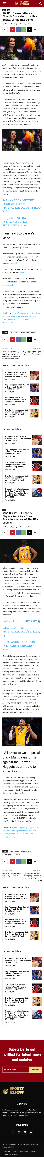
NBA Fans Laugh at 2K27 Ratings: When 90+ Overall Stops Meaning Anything (15, 399)
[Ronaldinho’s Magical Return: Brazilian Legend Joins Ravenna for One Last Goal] (34, 375)
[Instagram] (19, 1132)
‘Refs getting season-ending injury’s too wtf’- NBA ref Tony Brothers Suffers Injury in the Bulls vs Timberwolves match (11, 354)
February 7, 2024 (14, 225)
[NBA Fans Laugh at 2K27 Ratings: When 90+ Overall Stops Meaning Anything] (34, 400)
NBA (8, 10)
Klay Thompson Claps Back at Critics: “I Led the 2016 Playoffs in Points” (17, 387)
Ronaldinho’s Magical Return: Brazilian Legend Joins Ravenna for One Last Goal (16, 374)
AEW (4, 10)
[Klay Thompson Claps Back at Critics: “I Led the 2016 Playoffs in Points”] (34, 388)
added (21, 272)
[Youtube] (31, 1132)
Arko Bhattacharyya (11, 24)
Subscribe (35, 1069)
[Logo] (22, 3)
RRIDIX (13, 1147)
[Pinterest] (12, 29)
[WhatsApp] (23, 29)
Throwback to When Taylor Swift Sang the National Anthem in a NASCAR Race (32, 353)
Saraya (33, 332)
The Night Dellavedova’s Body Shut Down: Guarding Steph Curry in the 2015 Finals (17, 412)
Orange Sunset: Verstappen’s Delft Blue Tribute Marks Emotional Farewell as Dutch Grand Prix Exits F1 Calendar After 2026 (17, 493)
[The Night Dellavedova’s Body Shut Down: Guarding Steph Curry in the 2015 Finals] (34, 413)
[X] (29, 29)
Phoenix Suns (24, 332)
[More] (35, 29)
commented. (11, 263)
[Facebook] (18, 29)
